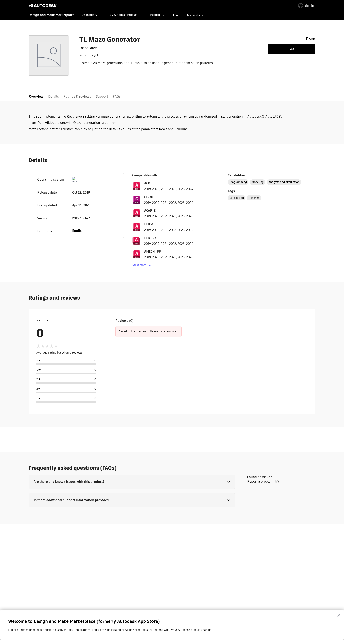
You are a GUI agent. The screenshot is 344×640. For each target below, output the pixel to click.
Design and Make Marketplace (51, 15)
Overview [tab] (36, 96)
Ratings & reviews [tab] (77, 96)
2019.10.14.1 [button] (81, 218)
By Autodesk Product (124, 15)
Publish (155, 15)
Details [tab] (53, 96)
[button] (132, 482)
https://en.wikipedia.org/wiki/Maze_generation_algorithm (73, 122)
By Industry (89, 15)
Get (291, 49)
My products (195, 15)
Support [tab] (102, 96)
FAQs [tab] (116, 96)
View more (139, 265)
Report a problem (260, 481)
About (177, 15)
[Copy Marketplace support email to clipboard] (277, 482)
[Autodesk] (43, 5)
